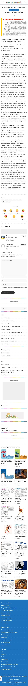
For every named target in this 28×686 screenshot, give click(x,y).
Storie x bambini (6, 201)
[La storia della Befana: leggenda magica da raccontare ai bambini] (21, 565)
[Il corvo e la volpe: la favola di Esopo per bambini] (7, 545)
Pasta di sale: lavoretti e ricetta (9, 430)
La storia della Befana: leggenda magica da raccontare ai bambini (21, 573)
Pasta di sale (4, 406)
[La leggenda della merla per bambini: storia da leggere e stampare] (21, 545)
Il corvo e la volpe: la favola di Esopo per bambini (6, 553)
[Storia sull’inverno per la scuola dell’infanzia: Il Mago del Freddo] (7, 584)
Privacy (1, 678)
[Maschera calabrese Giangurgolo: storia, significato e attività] (21, 510)
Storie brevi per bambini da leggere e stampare (20, 481)
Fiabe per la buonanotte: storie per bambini (12, 199)
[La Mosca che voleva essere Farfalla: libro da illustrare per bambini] (21, 454)
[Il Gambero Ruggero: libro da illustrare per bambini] (7, 454)
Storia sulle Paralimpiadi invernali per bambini (20, 500)
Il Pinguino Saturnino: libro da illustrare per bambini (6, 481)
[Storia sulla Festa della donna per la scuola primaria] (7, 510)
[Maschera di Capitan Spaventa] (7, 529)
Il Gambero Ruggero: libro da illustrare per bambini (6, 461)
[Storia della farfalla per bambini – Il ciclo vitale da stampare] (7, 492)
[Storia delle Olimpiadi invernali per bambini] (21, 529)
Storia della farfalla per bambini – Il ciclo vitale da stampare (6, 500)
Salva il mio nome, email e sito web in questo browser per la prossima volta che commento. (15, 288)
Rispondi (24, 236)
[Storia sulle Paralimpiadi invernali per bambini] (21, 492)
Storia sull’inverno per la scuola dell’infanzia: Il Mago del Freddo (7, 592)
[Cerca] (25, 2)
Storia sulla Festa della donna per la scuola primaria (7, 518)
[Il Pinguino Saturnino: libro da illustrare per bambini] (7, 473)
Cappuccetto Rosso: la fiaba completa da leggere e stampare (7, 573)
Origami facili (4, 428)
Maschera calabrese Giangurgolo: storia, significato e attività (20, 518)
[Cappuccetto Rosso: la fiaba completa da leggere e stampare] (7, 565)
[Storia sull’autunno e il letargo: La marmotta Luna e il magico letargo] (21, 584)
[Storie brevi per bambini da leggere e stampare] (21, 473)
